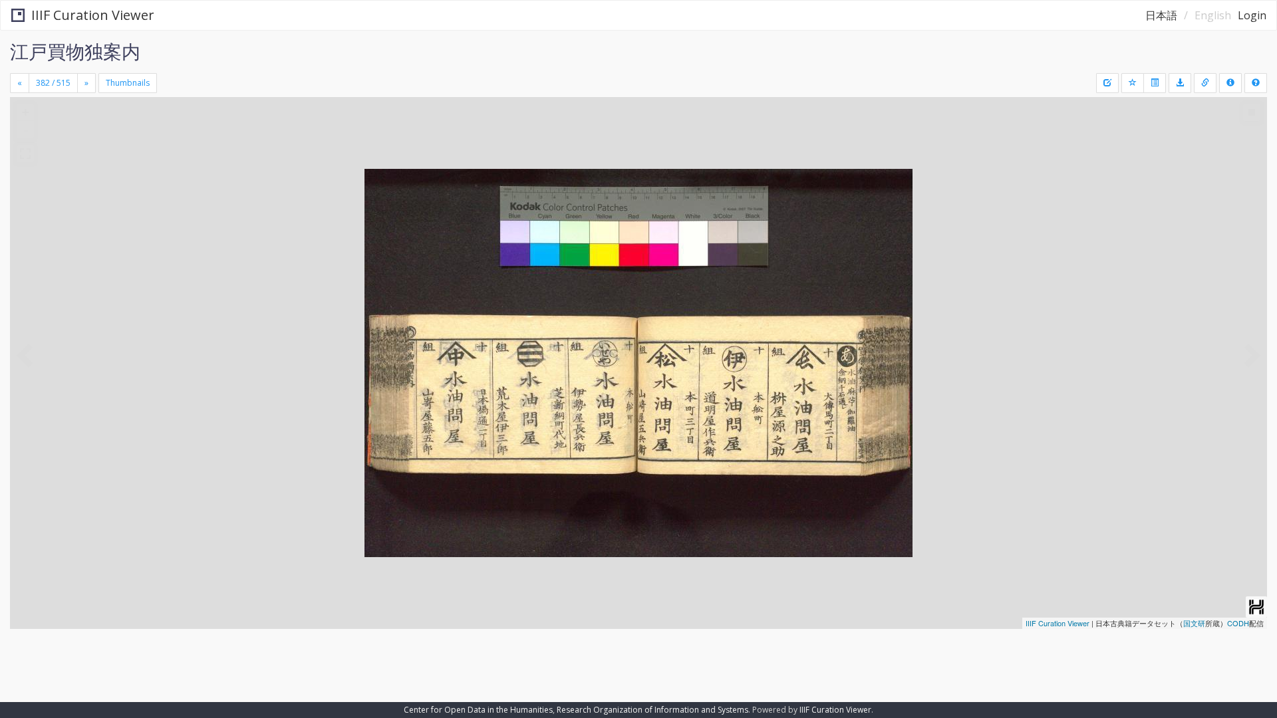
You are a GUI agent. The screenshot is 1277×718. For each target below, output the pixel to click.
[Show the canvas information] (1205, 83)
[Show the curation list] (1154, 83)
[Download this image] (1180, 83)
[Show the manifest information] (1230, 83)
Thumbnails (128, 82)
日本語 (1161, 15)
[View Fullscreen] (25, 153)
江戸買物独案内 (75, 51)
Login (1252, 15)
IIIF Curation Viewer (92, 15)
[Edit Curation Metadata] (1107, 83)
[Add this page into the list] (1132, 83)
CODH (1238, 623)
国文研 (1194, 623)
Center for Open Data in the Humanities (478, 709)
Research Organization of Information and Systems (652, 709)
